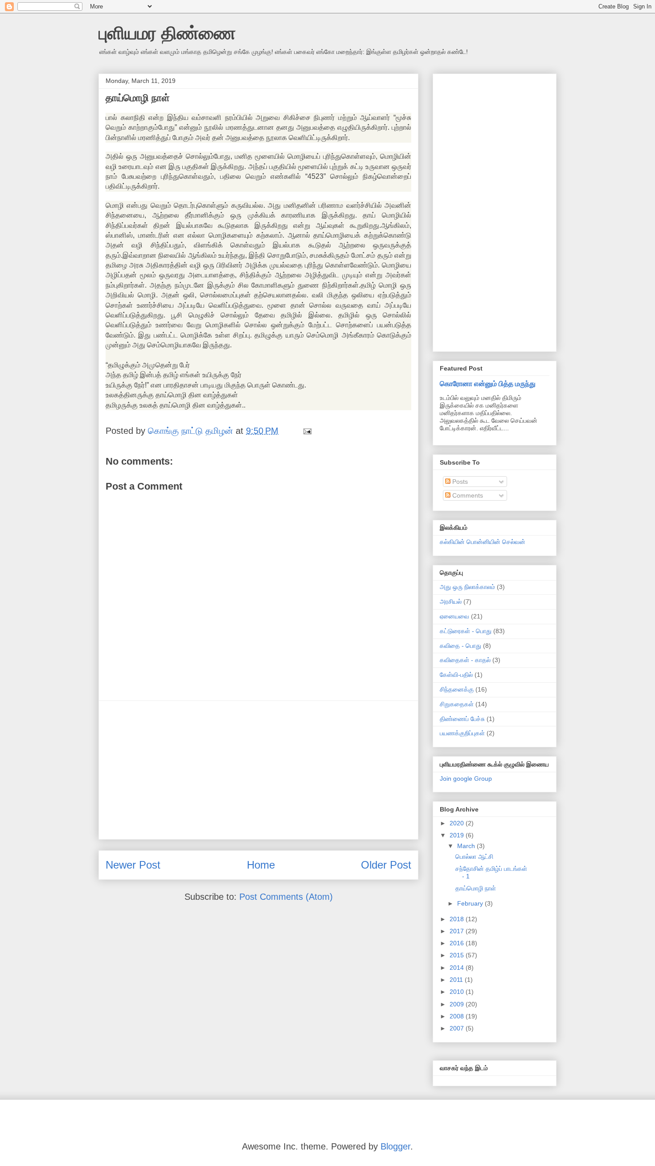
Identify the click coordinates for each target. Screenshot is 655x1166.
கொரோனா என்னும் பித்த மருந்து (488, 383)
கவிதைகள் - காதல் (465, 659)
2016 (458, 943)
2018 (458, 919)
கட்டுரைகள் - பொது (465, 631)
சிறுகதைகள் (457, 704)
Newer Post (133, 865)
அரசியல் (451, 601)
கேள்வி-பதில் (456, 674)
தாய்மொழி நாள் (475, 888)
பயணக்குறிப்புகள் (462, 733)
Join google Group (466, 778)
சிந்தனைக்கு (457, 689)
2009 (458, 1004)
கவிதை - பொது (460, 645)
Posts (459, 481)
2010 (458, 991)
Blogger (395, 1146)
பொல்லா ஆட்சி (474, 856)
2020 (458, 823)
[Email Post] (306, 431)
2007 (458, 1028)
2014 (458, 967)
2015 (458, 955)
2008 (458, 1016)
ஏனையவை (454, 616)
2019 (458, 835)
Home (261, 865)
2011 (457, 979)
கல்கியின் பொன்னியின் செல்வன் (482, 541)
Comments (466, 495)
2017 (458, 931)
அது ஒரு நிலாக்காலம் (467, 586)
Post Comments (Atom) (286, 897)
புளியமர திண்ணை (167, 33)
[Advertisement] (258, 770)
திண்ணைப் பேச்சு (462, 718)
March (467, 845)
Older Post (386, 865)
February (471, 903)
